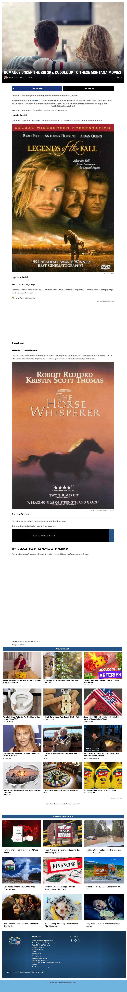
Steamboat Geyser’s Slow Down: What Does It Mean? (19, 888)
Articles (22, 645)
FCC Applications (37, 949)
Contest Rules (36, 954)
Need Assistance (44, 945)
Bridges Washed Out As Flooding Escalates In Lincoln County (103, 851)
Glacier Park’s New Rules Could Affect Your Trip (103, 888)
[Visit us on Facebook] (72, 940)
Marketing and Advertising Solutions (43, 943)
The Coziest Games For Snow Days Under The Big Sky (21, 925)
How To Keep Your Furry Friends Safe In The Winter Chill (61, 925)
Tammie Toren (12, 77)
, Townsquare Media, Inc (25, 972)
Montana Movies (25, 641)
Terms (34, 951)
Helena (38, 121)
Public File (35, 945)
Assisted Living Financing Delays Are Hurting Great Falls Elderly (60, 888)
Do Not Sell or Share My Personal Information (46, 962)
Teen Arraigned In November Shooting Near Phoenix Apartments (62, 851)
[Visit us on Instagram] (76, 940)
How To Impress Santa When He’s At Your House (21, 851)
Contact (34, 964)
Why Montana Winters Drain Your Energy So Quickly (104, 925)
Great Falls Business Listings (41, 967)
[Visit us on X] (80, 940)
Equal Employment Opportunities (42, 940)
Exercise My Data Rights (39, 960)
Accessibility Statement (39, 958)
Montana (36, 100)
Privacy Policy (36, 956)
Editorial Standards (38, 947)
